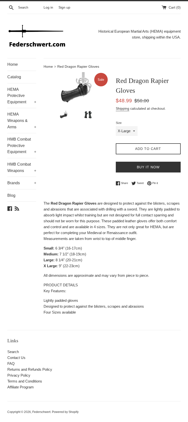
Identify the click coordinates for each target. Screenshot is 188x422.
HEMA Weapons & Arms (21, 120)
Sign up (64, 7)
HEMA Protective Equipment (21, 95)
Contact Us (16, 358)
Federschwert (41, 412)
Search (13, 352)
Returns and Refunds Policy (29, 369)
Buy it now (148, 167)
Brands (21, 183)
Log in (48, 7)
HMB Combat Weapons (21, 167)
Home (12, 64)
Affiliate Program (20, 387)
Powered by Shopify (65, 412)
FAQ (11, 363)
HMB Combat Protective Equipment (21, 145)
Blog (11, 195)
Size (119, 123)
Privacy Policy (18, 375)
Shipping (122, 108)
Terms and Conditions (24, 381)
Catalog (14, 77)
